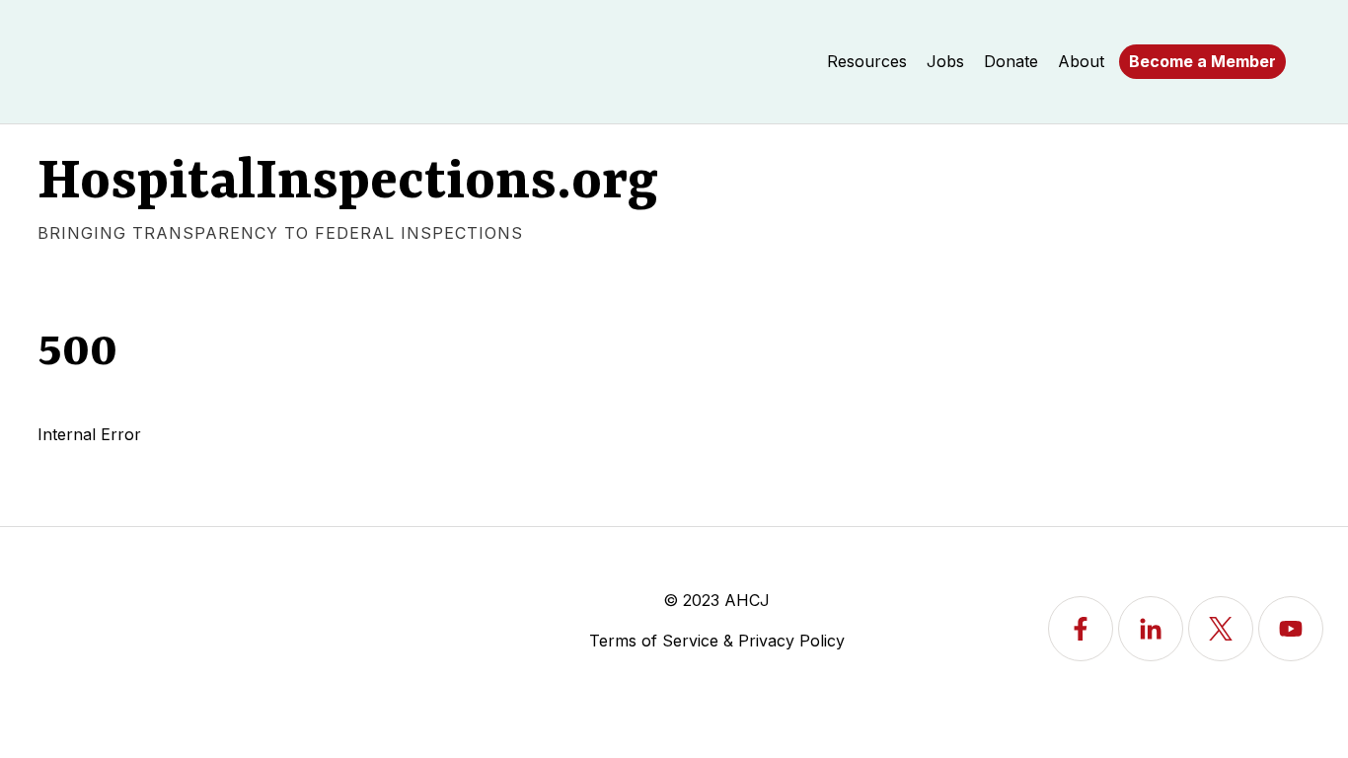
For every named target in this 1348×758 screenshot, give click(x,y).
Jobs (945, 61)
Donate (1011, 61)
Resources (867, 61)
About (1081, 61)
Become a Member (1202, 61)
